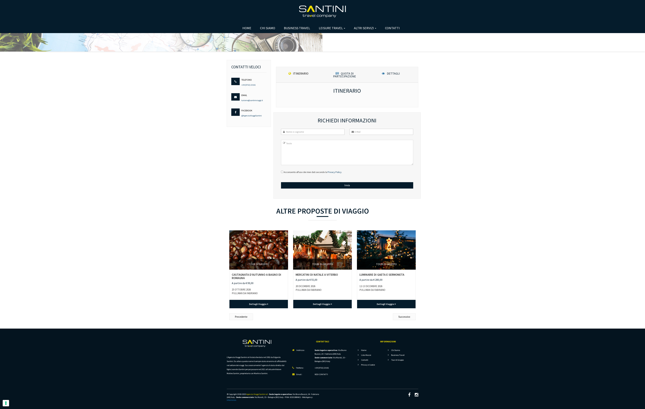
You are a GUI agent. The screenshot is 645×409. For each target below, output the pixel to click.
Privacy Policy (334, 172)
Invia (347, 185)
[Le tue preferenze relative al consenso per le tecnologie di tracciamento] (6, 403)
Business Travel (397, 355)
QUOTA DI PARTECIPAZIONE (344, 75)
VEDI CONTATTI (321, 374)
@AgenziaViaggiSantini (251, 115)
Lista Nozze (366, 355)
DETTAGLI (393, 73)
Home (363, 350)
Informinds (231, 400)
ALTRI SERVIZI (364, 28)
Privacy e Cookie (368, 364)
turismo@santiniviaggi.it (252, 100)
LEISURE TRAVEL (331, 28)
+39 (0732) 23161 (248, 85)
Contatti (364, 360)
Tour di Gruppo (397, 360)
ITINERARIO (300, 73)
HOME (246, 28)
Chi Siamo (395, 350)
